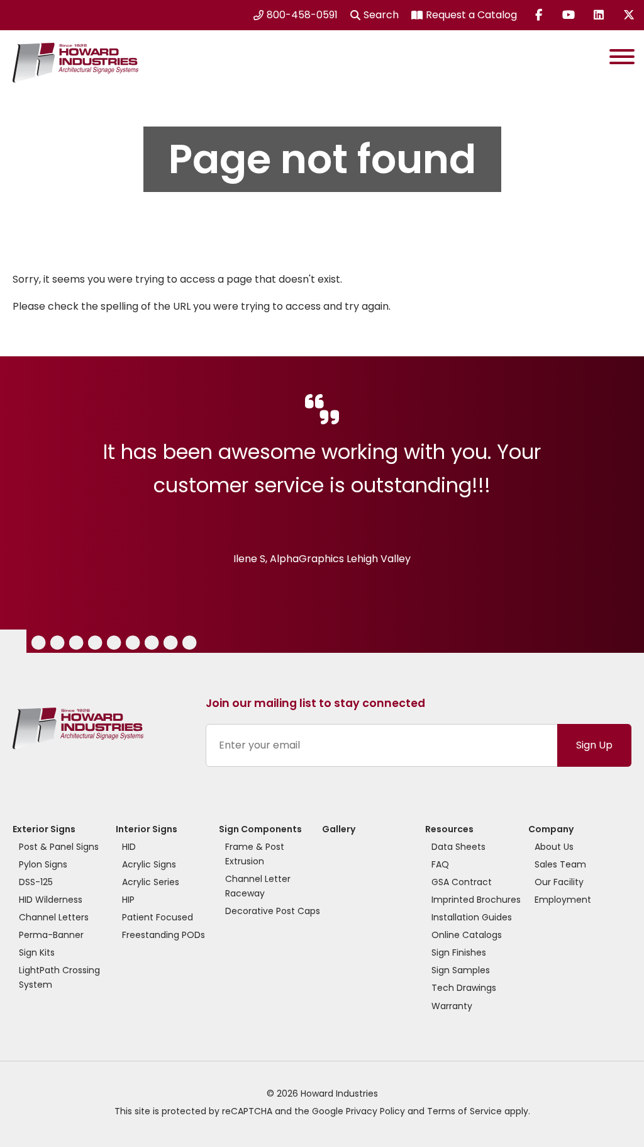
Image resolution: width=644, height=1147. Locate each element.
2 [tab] (37, 644)
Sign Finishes (458, 952)
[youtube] (568, 15)
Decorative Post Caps (272, 911)
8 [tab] (151, 644)
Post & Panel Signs (59, 846)
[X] (629, 15)
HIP (128, 899)
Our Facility (559, 882)
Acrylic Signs (149, 864)
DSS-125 (36, 882)
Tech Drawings (463, 987)
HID (129, 846)
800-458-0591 (302, 15)
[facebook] (538, 15)
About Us (554, 846)
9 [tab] (169, 644)
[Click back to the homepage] (72, 59)
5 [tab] (94, 644)
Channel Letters (54, 917)
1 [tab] (4, 644)
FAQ (440, 864)
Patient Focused (157, 917)
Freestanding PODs (163, 935)
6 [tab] (113, 644)
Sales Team (560, 864)
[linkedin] (599, 15)
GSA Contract (461, 882)
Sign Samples (460, 970)
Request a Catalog (471, 15)
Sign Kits (37, 952)
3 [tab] (56, 644)
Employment (563, 899)
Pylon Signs (43, 864)
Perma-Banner (51, 935)
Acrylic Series (150, 882)
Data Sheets (458, 846)
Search (381, 15)
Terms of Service (464, 1111)
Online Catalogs (466, 935)
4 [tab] (75, 644)
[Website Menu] (622, 59)
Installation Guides (471, 917)
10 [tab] (190, 644)
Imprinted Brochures (476, 899)
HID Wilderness (50, 899)
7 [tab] (132, 644)
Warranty (451, 1006)
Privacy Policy (375, 1111)
